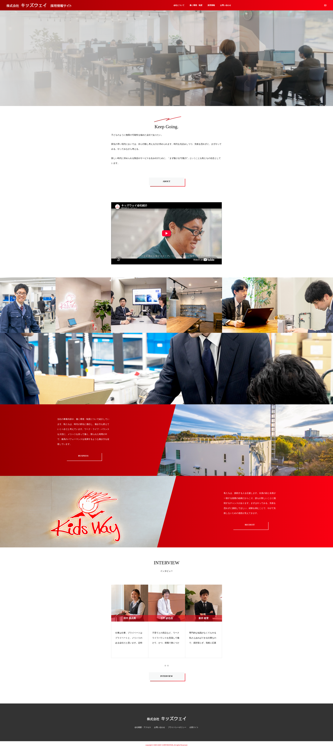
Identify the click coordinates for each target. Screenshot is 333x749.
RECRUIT (250, 525)
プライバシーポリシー (177, 727)
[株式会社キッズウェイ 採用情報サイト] (39, 5)
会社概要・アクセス (143, 727)
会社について (179, 5)
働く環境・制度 (196, 5)
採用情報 (211, 5)
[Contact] (325, 5)
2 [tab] (168, 665)
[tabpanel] (129, 621)
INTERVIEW (166, 676)
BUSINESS (83, 456)
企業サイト (193, 727)
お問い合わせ (225, 5)
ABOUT (166, 181)
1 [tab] (165, 665)
